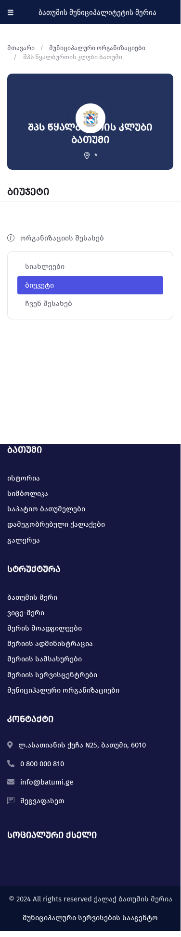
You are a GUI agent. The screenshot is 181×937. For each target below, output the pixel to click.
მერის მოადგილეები (44, 628)
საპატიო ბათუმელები (46, 509)
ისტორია (23, 478)
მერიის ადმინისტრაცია (50, 643)
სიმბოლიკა (27, 493)
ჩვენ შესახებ (48, 303)
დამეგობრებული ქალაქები (56, 524)
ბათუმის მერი (32, 597)
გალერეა (23, 540)
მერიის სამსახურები (44, 659)
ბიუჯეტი (39, 285)
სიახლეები (45, 266)
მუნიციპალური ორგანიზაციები (97, 47)
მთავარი (21, 47)
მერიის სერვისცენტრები (52, 675)
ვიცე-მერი (25, 612)
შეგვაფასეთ (42, 801)
